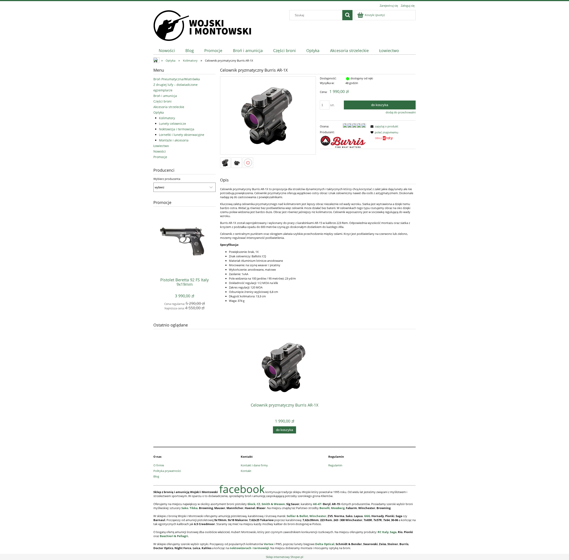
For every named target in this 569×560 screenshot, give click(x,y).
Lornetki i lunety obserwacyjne (181, 135)
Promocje (160, 157)
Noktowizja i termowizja (176, 129)
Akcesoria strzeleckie (168, 107)
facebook (242, 489)
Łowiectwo (161, 146)
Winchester (317, 516)
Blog (156, 476)
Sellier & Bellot (297, 516)
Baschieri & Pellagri (174, 536)
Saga (393, 532)
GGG (367, 516)
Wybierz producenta (166, 178)
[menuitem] (166, 50)
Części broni (162, 101)
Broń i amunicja (165, 96)
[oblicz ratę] (383, 139)
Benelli (324, 508)
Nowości (159, 151)
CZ (258, 504)
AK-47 (317, 504)
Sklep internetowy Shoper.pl (284, 557)
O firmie (158, 465)
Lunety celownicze (172, 123)
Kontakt (246, 471)
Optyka (158, 112)
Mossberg (338, 508)
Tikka (194, 508)
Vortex (269, 544)
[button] (383, 126)
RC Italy (383, 532)
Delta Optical (324, 544)
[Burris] (343, 141)
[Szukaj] (347, 15)
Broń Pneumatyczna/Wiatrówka (176, 79)
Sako (184, 508)
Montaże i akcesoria (173, 140)
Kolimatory (167, 118)
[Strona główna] (202, 25)
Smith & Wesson (273, 504)
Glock (251, 504)
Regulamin (335, 465)
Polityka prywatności (167, 471)
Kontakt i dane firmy (254, 465)
